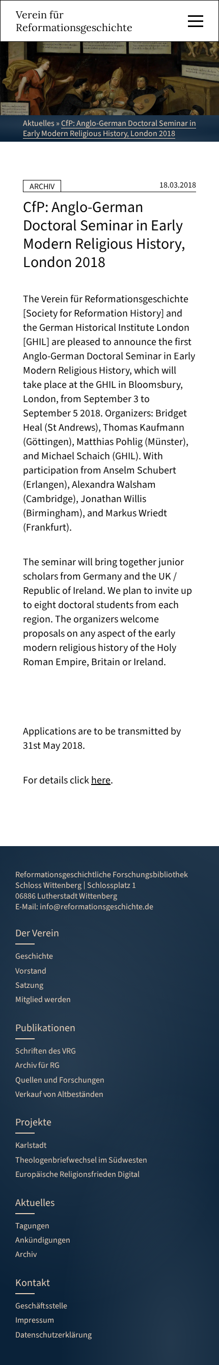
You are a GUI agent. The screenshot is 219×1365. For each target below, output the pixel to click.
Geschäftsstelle (41, 1305)
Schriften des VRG (45, 1051)
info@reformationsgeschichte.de (96, 906)
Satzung (29, 985)
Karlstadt (30, 1145)
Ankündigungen (42, 1240)
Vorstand (30, 971)
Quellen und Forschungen (59, 1080)
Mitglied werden (43, 999)
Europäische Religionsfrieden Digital (77, 1174)
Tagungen (32, 1225)
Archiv (26, 1254)
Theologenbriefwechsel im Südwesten (81, 1160)
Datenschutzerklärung (53, 1335)
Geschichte (34, 956)
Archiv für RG (37, 1065)
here (101, 780)
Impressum (34, 1320)
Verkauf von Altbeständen (59, 1094)
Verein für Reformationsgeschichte (74, 21)
